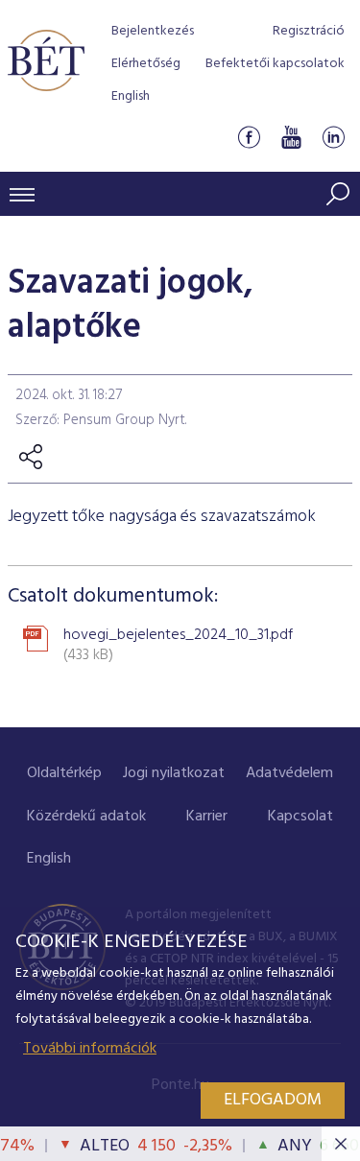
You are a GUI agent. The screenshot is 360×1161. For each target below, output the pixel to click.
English (130, 96)
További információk (89, 1048)
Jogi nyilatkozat (174, 773)
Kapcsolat (300, 816)
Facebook (248, 137)
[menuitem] (64, 774)
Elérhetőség (145, 64)
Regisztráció (309, 31)
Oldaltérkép (64, 773)
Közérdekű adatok (86, 816)
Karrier (207, 816)
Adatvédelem (289, 773)
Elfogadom (273, 1100)
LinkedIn (333, 137)
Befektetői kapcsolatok (275, 64)
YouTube (291, 137)
